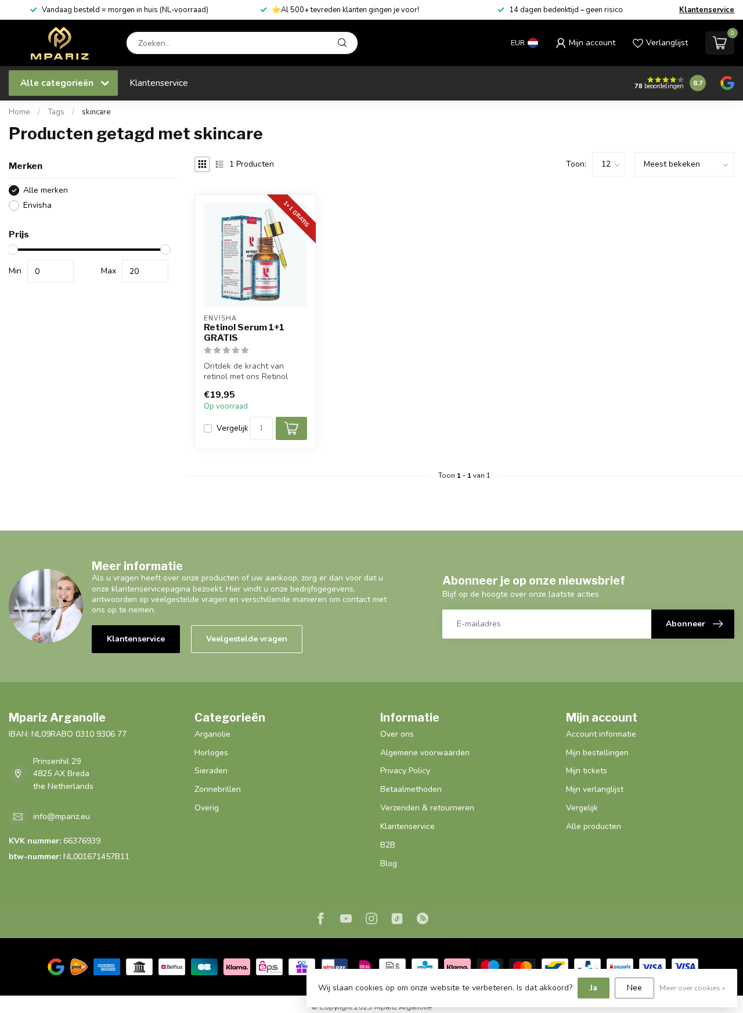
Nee (634, 987)
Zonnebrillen (217, 789)
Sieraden (211, 770)
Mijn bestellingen (597, 752)
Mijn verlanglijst (594, 789)
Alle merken (45, 190)
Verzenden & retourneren (427, 807)
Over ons (397, 734)
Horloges (211, 752)
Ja (593, 987)
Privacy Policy (405, 770)
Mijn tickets (586, 770)
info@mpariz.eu (61, 816)
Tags (56, 112)
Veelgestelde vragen (246, 638)
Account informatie (601, 734)
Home (19, 112)
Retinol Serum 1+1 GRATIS (244, 332)
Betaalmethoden (411, 789)
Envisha (37, 205)
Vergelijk (232, 428)
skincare (96, 112)
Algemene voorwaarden (425, 752)
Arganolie (212, 734)
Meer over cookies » (692, 988)
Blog (388, 863)
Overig (206, 807)
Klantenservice (706, 10)
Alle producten (593, 826)
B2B (387, 844)
